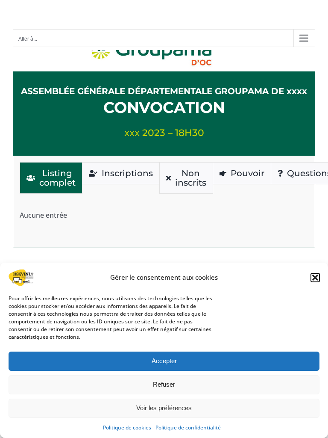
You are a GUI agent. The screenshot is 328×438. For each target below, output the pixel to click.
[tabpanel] (164, 215)
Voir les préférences (164, 407)
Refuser (164, 384)
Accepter (164, 360)
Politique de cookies (127, 427)
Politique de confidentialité (188, 427)
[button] (315, 277)
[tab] (51, 178)
